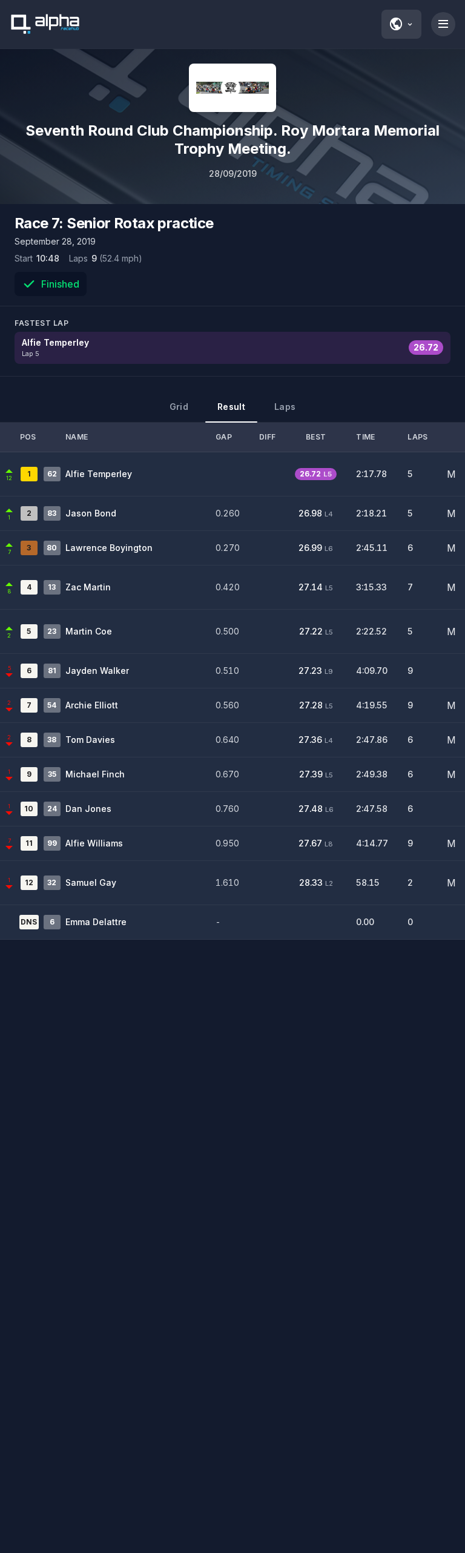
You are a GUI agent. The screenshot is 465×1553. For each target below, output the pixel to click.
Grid (179, 406)
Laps (284, 406)
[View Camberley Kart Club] (232, 88)
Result (231, 406)
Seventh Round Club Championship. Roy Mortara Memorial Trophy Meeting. (232, 139)
